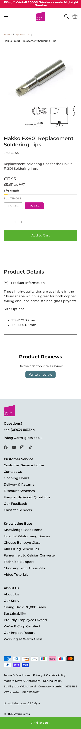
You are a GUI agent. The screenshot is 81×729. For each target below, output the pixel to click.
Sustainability (15, 613)
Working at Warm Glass (23, 639)
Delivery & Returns (19, 484)
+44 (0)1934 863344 (19, 430)
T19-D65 (34, 206)
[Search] (66, 17)
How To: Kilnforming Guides (27, 536)
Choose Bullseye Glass (22, 542)
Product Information (25, 283)
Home (7, 34)
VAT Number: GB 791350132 (22, 692)
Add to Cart (40, 723)
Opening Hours (16, 478)
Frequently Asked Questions (27, 497)
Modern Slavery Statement (22, 681)
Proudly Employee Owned (25, 620)
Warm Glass (22, 714)
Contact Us (13, 472)
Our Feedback (15, 504)
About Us (11, 594)
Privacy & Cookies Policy (49, 675)
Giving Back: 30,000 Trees (25, 607)
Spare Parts (22, 34)
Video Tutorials (16, 574)
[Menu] (6, 16)
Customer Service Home (24, 465)
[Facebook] (6, 447)
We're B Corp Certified (22, 626)
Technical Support (19, 562)
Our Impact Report (19, 633)
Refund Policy (52, 681)
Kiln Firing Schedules (21, 549)
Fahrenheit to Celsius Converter (30, 555)
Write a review (40, 374)
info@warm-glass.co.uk (23, 438)
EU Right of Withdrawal (20, 686)
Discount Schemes (19, 491)
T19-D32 (13, 206)
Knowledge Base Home (23, 530)
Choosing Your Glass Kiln (24, 568)
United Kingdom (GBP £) (20, 703)
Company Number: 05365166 (57, 686)
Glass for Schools (18, 510)
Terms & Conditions (17, 675)
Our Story (12, 601)
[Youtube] (14, 447)
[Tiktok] (30, 447)
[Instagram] (22, 447)
